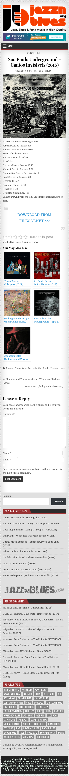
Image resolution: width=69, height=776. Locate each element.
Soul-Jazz (32, 732)
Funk (39, 711)
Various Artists (12, 737)
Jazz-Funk (28, 715)
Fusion (48, 711)
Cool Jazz (39, 702)
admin (6, 639)
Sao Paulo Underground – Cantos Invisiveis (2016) (34, 62)
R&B (18, 728)
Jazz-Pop (40, 715)
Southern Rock (47, 732)
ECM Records (10, 707)
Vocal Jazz (28, 737)
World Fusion (43, 737)
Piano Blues (54, 724)
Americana (27, 690)
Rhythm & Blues (31, 728)
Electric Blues (26, 707)
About (53, 759)
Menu (10, 46)
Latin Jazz (23, 719)
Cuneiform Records (26, 368)
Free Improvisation (13, 711)
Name (7, 453)
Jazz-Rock (53, 715)
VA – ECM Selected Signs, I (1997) (33, 651)
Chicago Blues (41, 698)
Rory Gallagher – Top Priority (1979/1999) (37, 639)
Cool (28, 702)
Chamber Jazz (24, 698)
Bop (59, 694)
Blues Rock (49, 694)
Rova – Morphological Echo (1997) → (45, 386)
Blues (38, 694)
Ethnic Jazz (42, 707)
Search (7, 496)
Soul (21, 732)
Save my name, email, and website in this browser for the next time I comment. (33, 471)
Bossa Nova (9, 698)
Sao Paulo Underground (51, 368)
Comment (9, 414)
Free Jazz (29, 711)
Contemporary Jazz (13, 702)
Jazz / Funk (35, 53)
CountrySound (28, 748)
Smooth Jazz (10, 732)
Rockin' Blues (48, 728)
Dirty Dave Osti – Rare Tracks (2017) (38, 613)
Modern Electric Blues (34, 724)
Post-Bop (8, 728)
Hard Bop (58, 711)
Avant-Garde (41, 690)
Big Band (28, 694)
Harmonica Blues (12, 715)
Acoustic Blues (11, 690)
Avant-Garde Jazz (12, 694)
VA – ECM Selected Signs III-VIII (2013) (37, 667)
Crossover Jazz (54, 702)
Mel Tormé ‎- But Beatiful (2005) (34, 607)
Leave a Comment (45, 70)
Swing (61, 732)
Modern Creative (12, 724)
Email (7, 459)
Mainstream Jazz (39, 719)
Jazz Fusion (9, 719)
